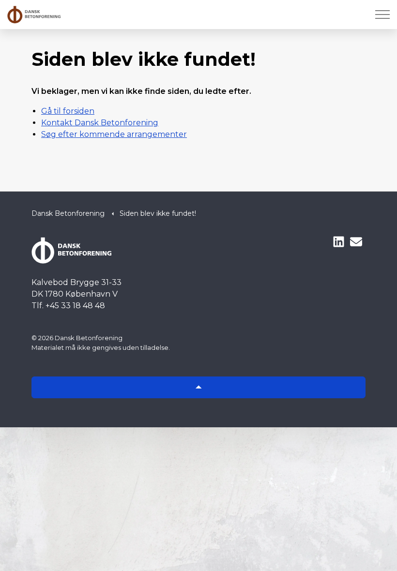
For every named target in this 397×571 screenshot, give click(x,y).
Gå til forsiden (67, 111)
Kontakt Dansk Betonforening (99, 122)
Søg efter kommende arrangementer (114, 134)
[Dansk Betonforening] (34, 14)
